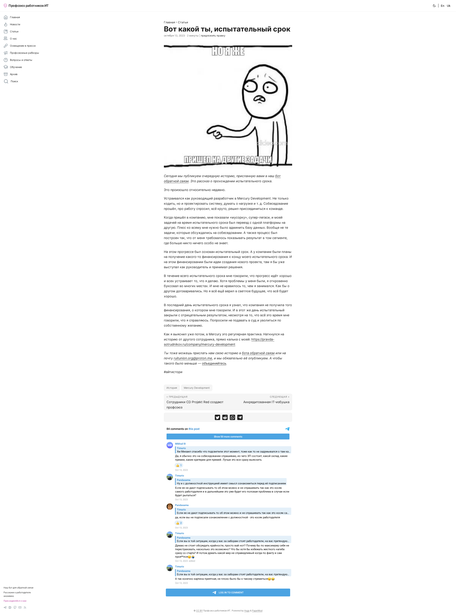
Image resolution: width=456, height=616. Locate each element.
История (172, 387)
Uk (448, 5)
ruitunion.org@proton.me (193, 358)
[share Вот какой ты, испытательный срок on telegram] (240, 418)
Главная (169, 22)
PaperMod (257, 610)
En (442, 5)
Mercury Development (197, 387)
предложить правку (213, 35)
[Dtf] (10, 607)
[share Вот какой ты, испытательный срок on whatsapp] (232, 418)
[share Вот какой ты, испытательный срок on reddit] (225, 418)
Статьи (183, 22)
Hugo (247, 610)
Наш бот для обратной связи (18, 587)
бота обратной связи (258, 353)
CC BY (199, 610)
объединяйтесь (214, 363)
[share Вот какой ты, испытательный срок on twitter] (217, 418)
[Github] (15, 607)
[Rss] (25, 607)
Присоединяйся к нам (15, 600)
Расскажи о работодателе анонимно (17, 594)
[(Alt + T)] (434, 5)
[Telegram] (5, 607)
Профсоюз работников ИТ (29, 5)
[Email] (20, 607)
